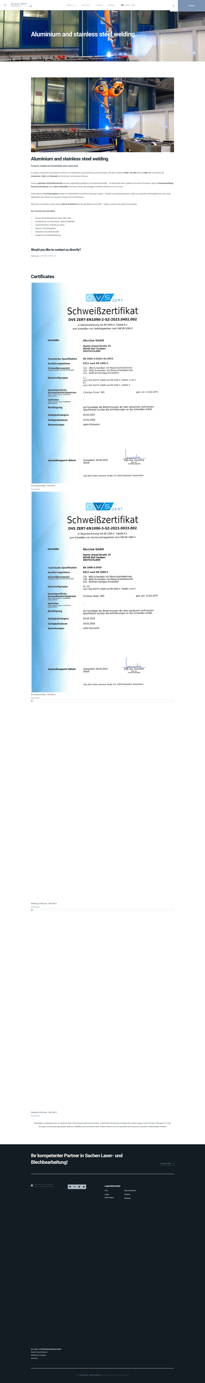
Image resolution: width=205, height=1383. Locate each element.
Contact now (165, 1163)
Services (86, 5)
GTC (106, 1191)
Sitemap (127, 1198)
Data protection (130, 1191)
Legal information (109, 1196)
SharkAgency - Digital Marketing (89, 1375)
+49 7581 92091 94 (48, 256)
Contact (111, 5)
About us (71, 5)
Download (35, 489)
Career (99, 5)
